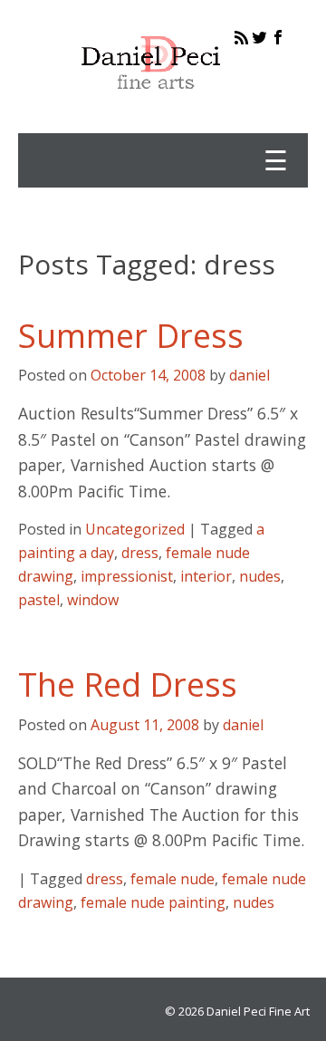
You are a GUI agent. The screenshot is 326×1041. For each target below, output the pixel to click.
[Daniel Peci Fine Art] (151, 103)
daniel (249, 375)
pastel (39, 600)
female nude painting (153, 902)
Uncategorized (135, 529)
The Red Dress (127, 684)
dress (139, 553)
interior (206, 576)
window (93, 600)
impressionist (127, 576)
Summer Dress (131, 335)
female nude (172, 879)
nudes (260, 576)
